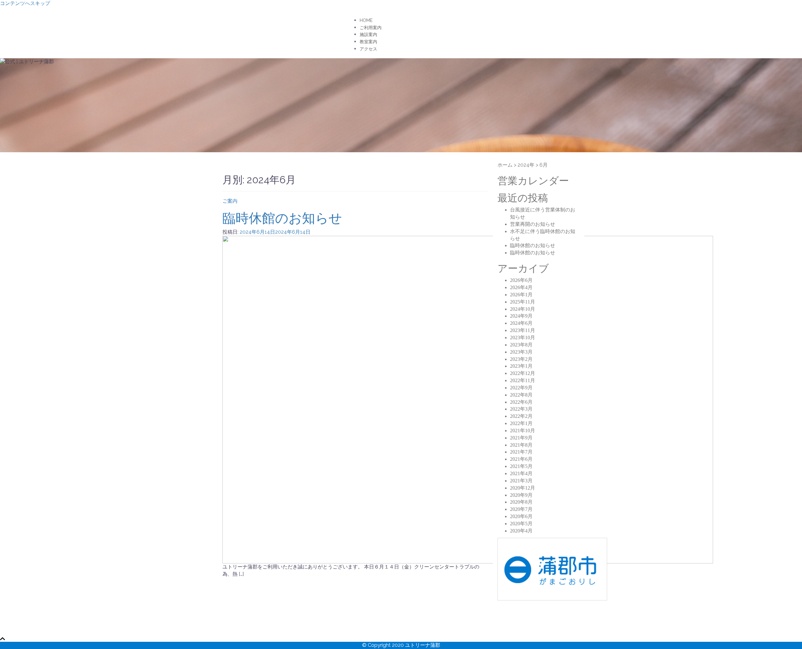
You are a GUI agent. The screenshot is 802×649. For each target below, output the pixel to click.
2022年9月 (521, 387)
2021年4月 (521, 473)
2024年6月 (521, 323)
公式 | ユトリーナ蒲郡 (271, 19)
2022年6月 (521, 402)
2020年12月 (522, 488)
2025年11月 (522, 301)
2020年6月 (521, 516)
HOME (366, 20)
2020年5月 (521, 523)
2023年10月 (522, 337)
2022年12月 (522, 373)
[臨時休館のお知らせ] (467, 399)
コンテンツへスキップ (25, 3)
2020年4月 (521, 530)
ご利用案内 (371, 27)
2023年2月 (521, 359)
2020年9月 (521, 495)
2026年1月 (521, 294)
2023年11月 (522, 330)
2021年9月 (521, 437)
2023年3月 (521, 352)
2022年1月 (521, 423)
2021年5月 (521, 466)
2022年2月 (521, 416)
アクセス (368, 48)
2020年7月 (521, 509)
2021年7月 (521, 451)
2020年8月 (521, 502)
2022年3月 (521, 409)
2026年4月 (521, 287)
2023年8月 (521, 344)
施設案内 (368, 34)
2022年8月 (521, 394)
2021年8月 (521, 445)
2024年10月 (522, 309)
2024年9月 (521, 316)
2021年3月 (521, 480)
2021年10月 (522, 430)
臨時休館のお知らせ (282, 218)
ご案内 (229, 201)
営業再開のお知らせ (532, 224)
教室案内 (368, 41)
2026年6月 (521, 280)
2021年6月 (521, 459)
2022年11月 (522, 380)
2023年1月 (521, 366)
